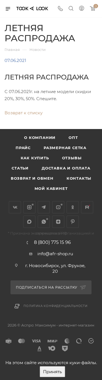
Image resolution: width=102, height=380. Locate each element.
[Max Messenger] (29, 222)
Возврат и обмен (32, 178)
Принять (52, 371)
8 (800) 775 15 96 (52, 242)
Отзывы (72, 158)
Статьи (20, 168)
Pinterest (73, 222)
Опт (73, 137)
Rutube (87, 207)
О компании (40, 137)
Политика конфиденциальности (56, 306)
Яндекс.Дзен (58, 222)
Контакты (79, 178)
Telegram (44, 207)
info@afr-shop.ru (55, 253)
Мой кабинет (51, 188)
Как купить (35, 158)
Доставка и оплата (66, 168)
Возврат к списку (23, 112)
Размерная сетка (65, 147)
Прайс (23, 147)
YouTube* (58, 207)
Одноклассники (73, 207)
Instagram (29, 207)
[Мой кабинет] (81, 9)
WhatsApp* (44, 222)
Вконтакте (15, 207)
